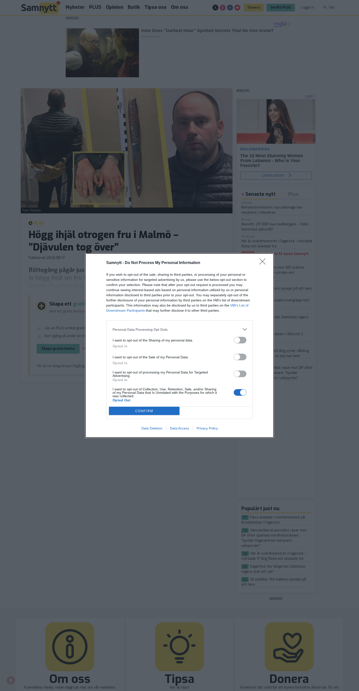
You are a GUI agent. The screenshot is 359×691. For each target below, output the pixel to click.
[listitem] (179, 329)
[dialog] (179, 345)
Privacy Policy (207, 428)
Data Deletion (151, 428)
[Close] (264, 263)
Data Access (179, 428)
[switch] (240, 340)
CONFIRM (144, 411)
